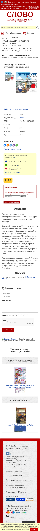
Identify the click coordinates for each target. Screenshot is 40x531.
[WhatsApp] (16, 145)
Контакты (33, 2)
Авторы (6, 50)
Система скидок (11, 46)
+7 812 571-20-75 (20, 8)
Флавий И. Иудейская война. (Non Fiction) (20, 425)
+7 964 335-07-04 (31, 8)
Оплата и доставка (23, 2)
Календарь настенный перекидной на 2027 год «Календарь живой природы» (20, 386)
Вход (8, 33)
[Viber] (13, 145)
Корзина (30, 33)
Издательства (22, 50)
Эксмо (22, 118)
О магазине (11, 2)
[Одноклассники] (8, 145)
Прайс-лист (26, 48)
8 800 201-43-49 (34, 6)
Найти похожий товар (11, 202)
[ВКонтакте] (5, 145)
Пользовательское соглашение (19, 480)
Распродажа (9, 43)
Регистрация (16, 33)
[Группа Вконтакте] (2, 2)
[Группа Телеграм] (5, 2)
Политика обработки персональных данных (15, 486)
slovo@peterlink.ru (12, 467)
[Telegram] (10, 145)
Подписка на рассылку (15, 41)
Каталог (9, 470)
